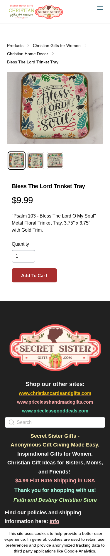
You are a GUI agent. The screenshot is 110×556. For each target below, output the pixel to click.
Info (54, 521)
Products (15, 45)
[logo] (35, 11)
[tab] (16, 160)
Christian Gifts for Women (57, 45)
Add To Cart (34, 275)
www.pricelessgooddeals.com (55, 410)
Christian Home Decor (27, 53)
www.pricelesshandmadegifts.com (55, 402)
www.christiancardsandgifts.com (55, 393)
